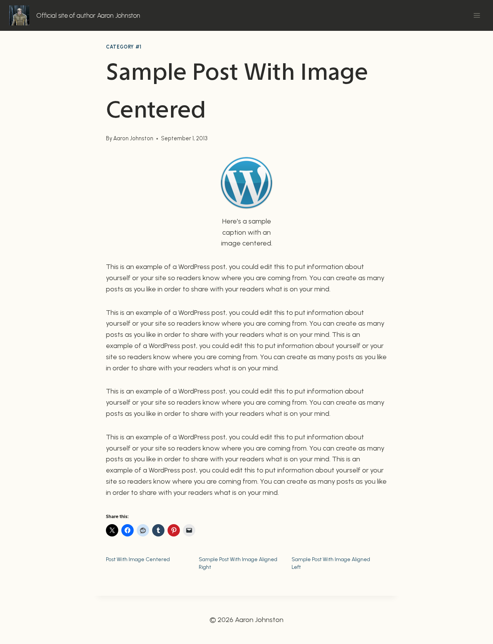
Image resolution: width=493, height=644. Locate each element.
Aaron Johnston (133, 138)
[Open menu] (477, 15)
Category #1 (124, 47)
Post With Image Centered (138, 559)
